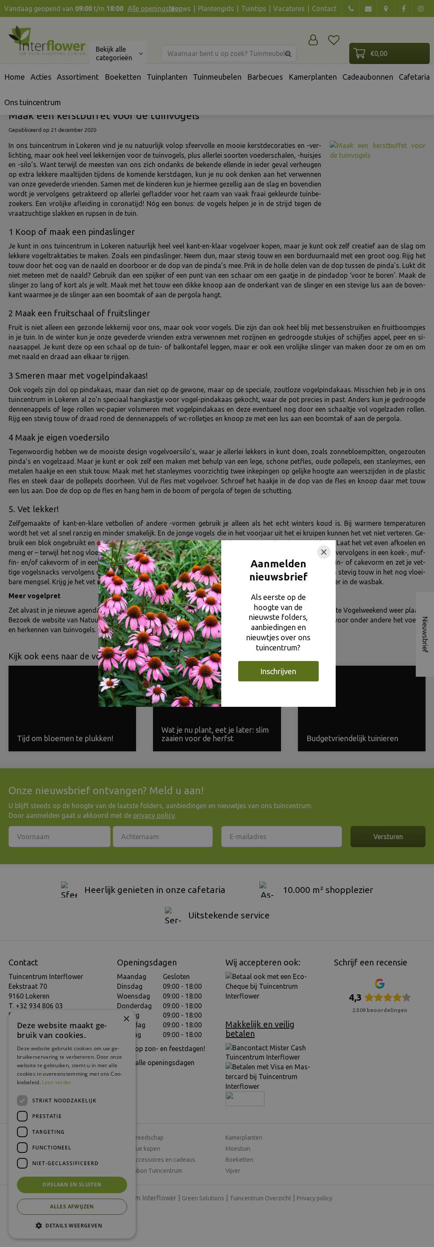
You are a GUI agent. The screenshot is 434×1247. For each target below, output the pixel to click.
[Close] (324, 552)
